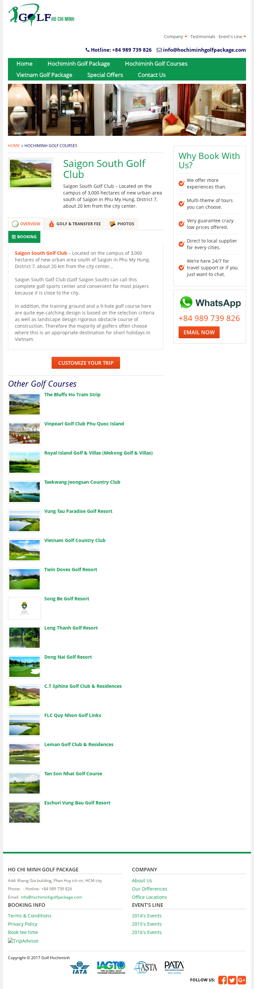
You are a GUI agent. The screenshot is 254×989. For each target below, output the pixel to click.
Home (25, 63)
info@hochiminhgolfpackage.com (204, 49)
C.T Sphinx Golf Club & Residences (83, 686)
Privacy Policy (22, 924)
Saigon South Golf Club (41, 253)
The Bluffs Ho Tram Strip (72, 394)
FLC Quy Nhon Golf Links (72, 715)
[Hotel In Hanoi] (41, 15)
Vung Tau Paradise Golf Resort (78, 511)
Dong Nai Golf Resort (68, 657)
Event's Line (230, 36)
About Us (142, 880)
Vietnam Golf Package (44, 75)
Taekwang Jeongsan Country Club (82, 482)
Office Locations (149, 897)
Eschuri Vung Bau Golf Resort (77, 802)
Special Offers (105, 75)
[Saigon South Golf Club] (30, 173)
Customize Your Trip (85, 362)
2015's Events (147, 924)
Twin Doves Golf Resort (70, 569)
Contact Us (152, 75)
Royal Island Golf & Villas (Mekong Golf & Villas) (98, 453)
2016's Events (147, 932)
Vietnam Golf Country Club (75, 540)
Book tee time (23, 932)
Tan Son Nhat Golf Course (73, 773)
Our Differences (149, 889)
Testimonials (202, 36)
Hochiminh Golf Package (79, 63)
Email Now (199, 332)
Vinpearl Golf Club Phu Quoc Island (84, 423)
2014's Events (147, 915)
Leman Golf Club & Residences (78, 744)
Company (173, 36)
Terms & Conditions (30, 915)
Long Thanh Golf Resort (71, 628)
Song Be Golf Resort (66, 598)
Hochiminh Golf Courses (156, 63)
